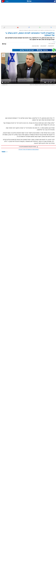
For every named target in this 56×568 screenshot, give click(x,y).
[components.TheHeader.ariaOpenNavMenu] (47, 1)
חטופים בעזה (42, 45)
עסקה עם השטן (34, 45)
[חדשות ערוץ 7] (28, 1)
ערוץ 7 (52, 30)
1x (52, 82)
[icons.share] (2, 1)
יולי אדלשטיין (50, 45)
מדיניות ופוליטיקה (46, 30)
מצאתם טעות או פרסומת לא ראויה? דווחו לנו (27, 149)
